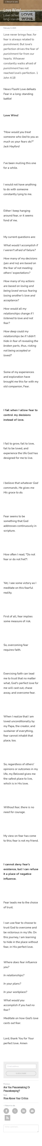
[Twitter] (15, 1111)
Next (5, 1095)
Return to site (12, 2)
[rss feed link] (7, 1118)
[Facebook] (6, 1111)
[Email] (32, 1111)
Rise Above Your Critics (16, 1098)
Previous (7, 1084)
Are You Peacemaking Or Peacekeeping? (17, 1088)
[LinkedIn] (23, 1111)
